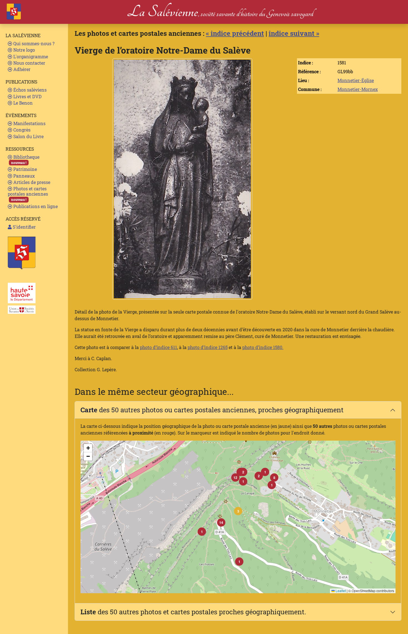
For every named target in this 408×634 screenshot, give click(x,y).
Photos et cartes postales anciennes (28, 194)
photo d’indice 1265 (208, 347)
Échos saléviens (29, 90)
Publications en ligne (35, 206)
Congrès (21, 130)
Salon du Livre (28, 136)
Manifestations (29, 123)
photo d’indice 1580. (262, 347)
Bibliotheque (25, 159)
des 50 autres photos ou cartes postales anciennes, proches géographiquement (212, 409)
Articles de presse (31, 182)
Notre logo (23, 50)
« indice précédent (235, 33)
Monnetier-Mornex (358, 89)
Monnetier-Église (356, 80)
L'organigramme (30, 56)
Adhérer (21, 69)
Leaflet (340, 590)
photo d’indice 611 (158, 347)
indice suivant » (294, 33)
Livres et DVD (27, 96)
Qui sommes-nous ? (33, 43)
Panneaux (23, 176)
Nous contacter (28, 63)
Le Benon (22, 103)
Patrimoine (24, 169)
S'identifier (24, 227)
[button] (238, 511)
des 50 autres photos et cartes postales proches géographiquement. (193, 611)
